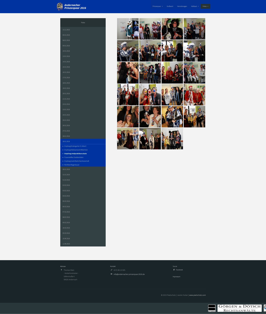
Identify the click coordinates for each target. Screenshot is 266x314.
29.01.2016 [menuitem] (66, 141)
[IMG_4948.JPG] (172, 29)
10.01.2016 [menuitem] (66, 51)
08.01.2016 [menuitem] (66, 40)
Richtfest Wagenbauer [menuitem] (71, 165)
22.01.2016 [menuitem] (66, 104)
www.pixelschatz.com (197, 295)
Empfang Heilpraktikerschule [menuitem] (75, 153)
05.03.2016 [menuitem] (66, 233)
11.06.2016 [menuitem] (66, 244)
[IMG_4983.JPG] (172, 73)
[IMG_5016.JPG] (172, 116)
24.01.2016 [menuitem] (66, 115)
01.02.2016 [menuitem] (66, 180)
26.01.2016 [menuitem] (66, 125)
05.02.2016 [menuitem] (66, 201)
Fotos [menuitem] (204, 6)
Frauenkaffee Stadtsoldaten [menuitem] (73, 157)
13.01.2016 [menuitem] (66, 56)
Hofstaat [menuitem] (194, 6)
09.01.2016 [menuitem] (66, 46)
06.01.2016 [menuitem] (66, 35)
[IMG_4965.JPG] (172, 51)
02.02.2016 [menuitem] (66, 185)
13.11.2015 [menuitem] (66, 30)
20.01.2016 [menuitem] (66, 93)
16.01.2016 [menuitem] (66, 72)
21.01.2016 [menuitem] (66, 99)
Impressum (176, 277)
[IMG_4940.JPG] (128, 29)
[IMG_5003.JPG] (194, 94)
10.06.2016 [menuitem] (66, 238)
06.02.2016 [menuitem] (66, 206)
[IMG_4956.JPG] (128, 51)
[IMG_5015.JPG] (150, 116)
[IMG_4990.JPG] (128, 94)
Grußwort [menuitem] (170, 6)
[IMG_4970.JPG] (194, 51)
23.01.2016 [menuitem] (66, 109)
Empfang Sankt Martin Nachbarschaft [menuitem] (76, 161)
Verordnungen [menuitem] (182, 6)
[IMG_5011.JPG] (128, 116)
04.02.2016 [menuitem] (66, 196)
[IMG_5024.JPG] (194, 116)
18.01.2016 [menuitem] (66, 83)
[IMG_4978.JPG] (150, 73)
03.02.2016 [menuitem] (66, 191)
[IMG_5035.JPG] (172, 138)
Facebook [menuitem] (179, 270)
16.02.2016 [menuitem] (66, 228)
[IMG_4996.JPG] (150, 94)
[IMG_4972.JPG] (128, 73)
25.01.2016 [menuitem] (66, 120)
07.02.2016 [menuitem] (66, 212)
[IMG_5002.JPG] (172, 94)
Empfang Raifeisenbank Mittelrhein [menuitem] (76, 150)
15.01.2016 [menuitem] (66, 67)
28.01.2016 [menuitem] (66, 136)
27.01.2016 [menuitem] (66, 131)
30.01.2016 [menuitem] (66, 169)
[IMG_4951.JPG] (194, 29)
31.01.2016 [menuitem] (66, 175)
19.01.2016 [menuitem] (66, 88)
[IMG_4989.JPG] (194, 73)
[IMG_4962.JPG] (150, 51)
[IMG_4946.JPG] (150, 29)
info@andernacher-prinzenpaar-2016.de (129, 274)
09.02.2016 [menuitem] (66, 222)
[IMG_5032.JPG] (150, 138)
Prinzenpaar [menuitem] (157, 6)
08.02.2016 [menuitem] (66, 217)
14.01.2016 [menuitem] (66, 62)
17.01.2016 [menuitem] (66, 77)
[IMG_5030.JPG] (128, 138)
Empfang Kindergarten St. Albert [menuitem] (75, 146)
